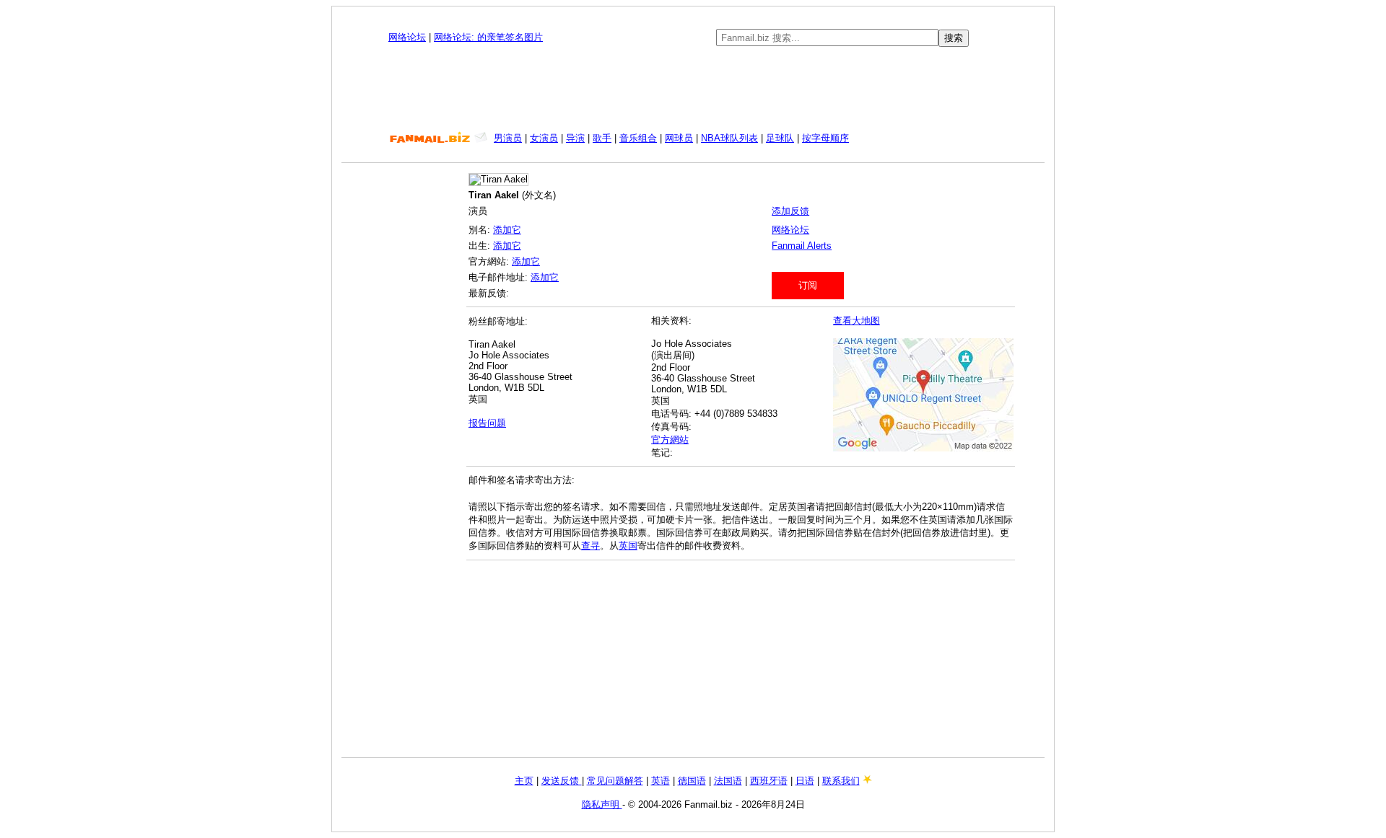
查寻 (590, 545)
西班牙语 (769, 780)
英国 (628, 545)
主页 (524, 780)
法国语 (728, 780)
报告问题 (487, 423)
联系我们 (841, 780)
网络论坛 (407, 37)
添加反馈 (790, 211)
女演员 (544, 138)
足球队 (780, 138)
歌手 (602, 138)
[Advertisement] (693, 89)
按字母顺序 (825, 138)
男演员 (508, 138)
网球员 (679, 138)
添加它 (507, 229)
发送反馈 (561, 780)
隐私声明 (602, 804)
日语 (805, 780)
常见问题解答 (615, 780)
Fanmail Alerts (802, 245)
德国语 (692, 780)
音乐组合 (638, 138)
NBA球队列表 (729, 138)
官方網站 (670, 439)
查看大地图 (856, 320)
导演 (575, 138)
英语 (660, 780)
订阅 (807, 285)
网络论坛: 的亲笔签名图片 (488, 37)
